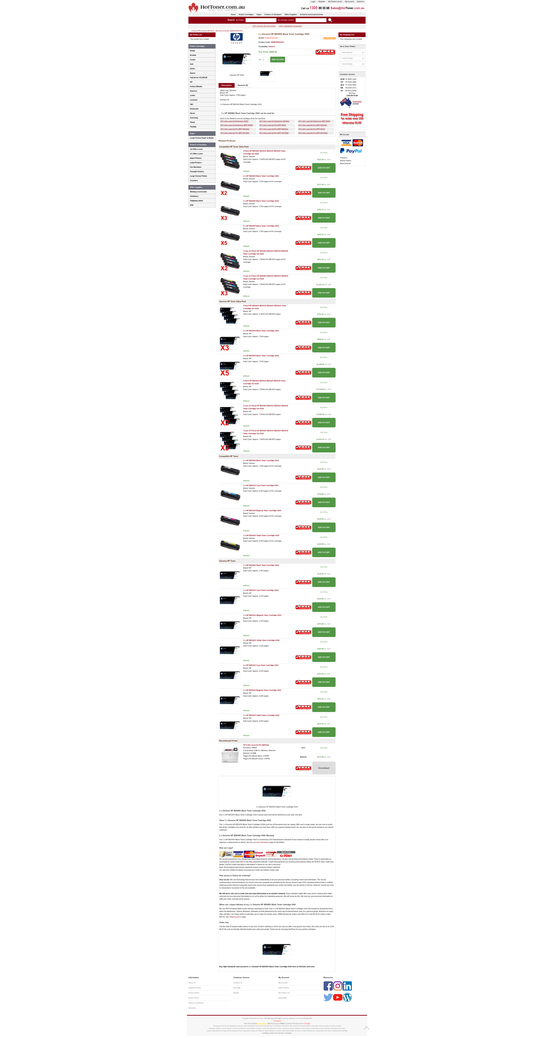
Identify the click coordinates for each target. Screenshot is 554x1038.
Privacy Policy (193, 993)
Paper (259, 15)
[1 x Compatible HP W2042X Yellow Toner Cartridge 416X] (230, 545)
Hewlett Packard (271, 38)
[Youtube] (337, 997)
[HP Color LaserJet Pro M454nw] (230, 755)
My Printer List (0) (335, 2)
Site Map (236, 988)
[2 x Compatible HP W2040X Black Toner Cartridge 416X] (230, 186)
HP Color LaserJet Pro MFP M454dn (312, 125)
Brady (192, 51)
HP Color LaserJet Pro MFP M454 (272, 125)
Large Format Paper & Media (202, 138)
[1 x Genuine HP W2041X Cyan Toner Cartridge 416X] (230, 675)
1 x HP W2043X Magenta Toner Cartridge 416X (262, 511)
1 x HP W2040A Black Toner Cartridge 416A (261, 565)
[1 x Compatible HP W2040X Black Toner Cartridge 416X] (230, 470)
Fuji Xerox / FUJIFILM (198, 78)
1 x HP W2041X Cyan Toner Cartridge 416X (260, 485)
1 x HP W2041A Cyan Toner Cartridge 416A (261, 590)
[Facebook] (328, 986)
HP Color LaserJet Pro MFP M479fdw (274, 133)
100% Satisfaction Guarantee (290, 26)
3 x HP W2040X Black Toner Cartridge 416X (261, 201)
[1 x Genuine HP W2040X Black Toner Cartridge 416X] (237, 59)
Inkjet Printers (196, 158)
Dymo (192, 69)
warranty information (261, 842)
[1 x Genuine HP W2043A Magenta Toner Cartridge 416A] (230, 625)
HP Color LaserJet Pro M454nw (256, 745)
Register (322, 2)
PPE (191, 205)
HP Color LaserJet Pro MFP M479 (311, 129)
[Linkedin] (347, 986)
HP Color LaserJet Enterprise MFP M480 (314, 121)
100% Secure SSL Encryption (264, 26)
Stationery (194, 196)
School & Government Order (311, 15)
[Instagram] (337, 986)
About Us (360, 2)
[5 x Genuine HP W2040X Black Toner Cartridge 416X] (230, 366)
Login (313, 2)
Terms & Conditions (196, 1003)
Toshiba (193, 127)
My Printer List (284, 993)
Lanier (192, 95)
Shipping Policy (194, 988)
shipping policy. (235, 917)
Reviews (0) (243, 85)
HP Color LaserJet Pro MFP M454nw (273, 129)
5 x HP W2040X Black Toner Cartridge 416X (261, 226)
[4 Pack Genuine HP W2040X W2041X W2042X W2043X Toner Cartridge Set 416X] (230, 391)
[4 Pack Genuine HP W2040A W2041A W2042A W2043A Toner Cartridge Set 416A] (230, 316)
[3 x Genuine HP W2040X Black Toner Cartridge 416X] (230, 341)
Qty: (260, 60)
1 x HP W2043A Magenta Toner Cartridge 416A (262, 615)
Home (233, 15)
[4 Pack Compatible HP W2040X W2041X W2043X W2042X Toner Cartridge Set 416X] (230, 161)
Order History (283, 988)
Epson (192, 73)
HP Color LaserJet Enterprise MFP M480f (236, 125)
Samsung (194, 118)
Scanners (194, 181)
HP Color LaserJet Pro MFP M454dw (234, 129)
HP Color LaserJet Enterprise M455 (234, 121)
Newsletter (282, 998)
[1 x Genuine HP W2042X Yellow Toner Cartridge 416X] (230, 725)
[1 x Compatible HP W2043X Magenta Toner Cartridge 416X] (230, 520)
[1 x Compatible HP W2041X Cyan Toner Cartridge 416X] (230, 495)
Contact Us (237, 983)
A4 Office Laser (196, 149)
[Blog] (347, 997)
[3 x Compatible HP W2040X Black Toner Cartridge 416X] (230, 211)
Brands (236, 993)
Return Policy (193, 998)
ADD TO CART (324, 168)
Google (307, 1023)
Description (226, 85)
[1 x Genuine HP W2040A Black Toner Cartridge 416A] (230, 575)
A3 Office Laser (196, 154)
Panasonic (194, 109)
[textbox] (261, 20)
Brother (193, 55)
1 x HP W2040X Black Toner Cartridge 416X (261, 461)
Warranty (191, 1008)
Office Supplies (291, 15)
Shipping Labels (196, 201)
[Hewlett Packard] (237, 38)
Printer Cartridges (246, 15)
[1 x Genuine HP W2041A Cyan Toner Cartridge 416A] (230, 600)
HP (191, 82)
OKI (191, 104)
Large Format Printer (198, 176)
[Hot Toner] (217, 3)
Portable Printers (197, 172)
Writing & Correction (198, 192)
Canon (192, 60)
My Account (349, 2)
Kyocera (193, 91)
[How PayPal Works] (351, 151)
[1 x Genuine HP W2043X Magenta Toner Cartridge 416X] (230, 700)
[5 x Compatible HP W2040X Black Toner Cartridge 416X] (230, 236)
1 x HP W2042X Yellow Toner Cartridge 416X (261, 536)
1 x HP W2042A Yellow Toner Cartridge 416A (261, 640)
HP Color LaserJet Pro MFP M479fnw (313, 133)
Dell (191, 64)
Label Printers (196, 163)
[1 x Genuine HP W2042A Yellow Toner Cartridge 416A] (230, 650)
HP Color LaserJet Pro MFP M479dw (234, 133)
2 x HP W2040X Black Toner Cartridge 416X (261, 176)
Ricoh (192, 113)
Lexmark (193, 100)
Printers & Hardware (273, 15)
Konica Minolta (196, 87)
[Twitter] (328, 997)
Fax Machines (195, 167)
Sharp (192, 122)
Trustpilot (277, 1021)
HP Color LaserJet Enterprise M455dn (274, 121)
